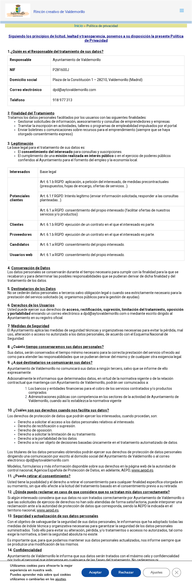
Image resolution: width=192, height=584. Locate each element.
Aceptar (95, 572)
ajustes (60, 579)
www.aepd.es (143, 470)
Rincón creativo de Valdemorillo (59, 12)
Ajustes (156, 572)
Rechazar (126, 572)
